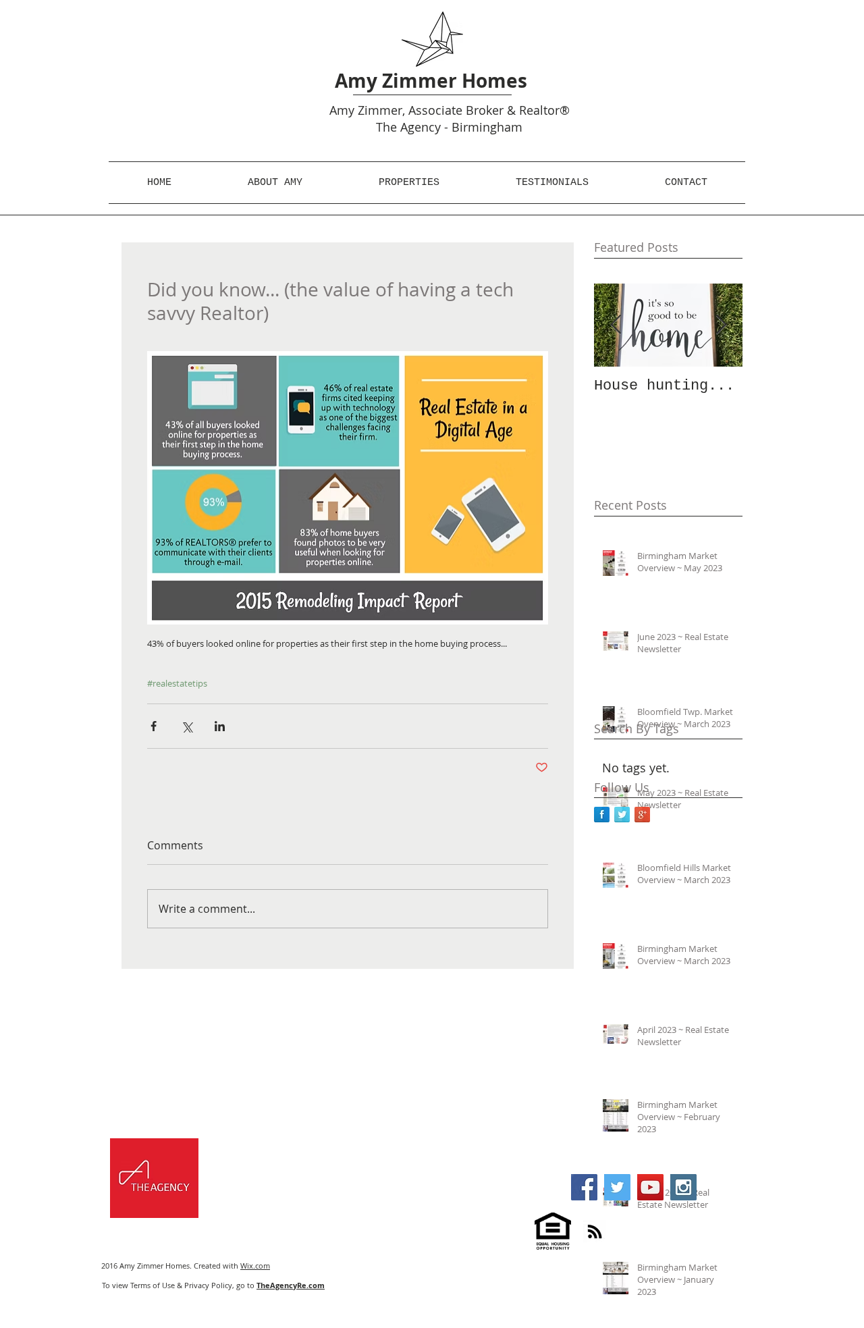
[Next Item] (721, 325)
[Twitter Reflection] (622, 814)
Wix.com (255, 1265)
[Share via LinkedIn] (219, 726)
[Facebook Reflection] (602, 814)
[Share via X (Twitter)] (186, 726)
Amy (341, 110)
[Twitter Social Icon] (617, 1187)
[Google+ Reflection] (642, 814)
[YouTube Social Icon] (650, 1187)
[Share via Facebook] (153, 726)
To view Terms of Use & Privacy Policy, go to (213, 1285)
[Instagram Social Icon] (683, 1187)
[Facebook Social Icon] (584, 1187)
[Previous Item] (616, 325)
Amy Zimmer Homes (431, 81)
